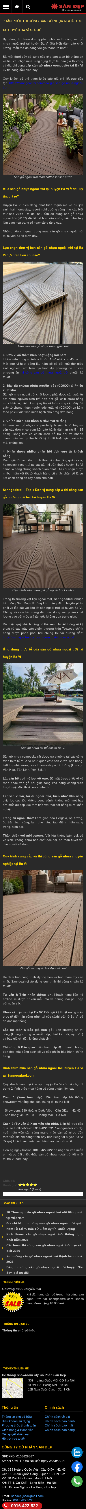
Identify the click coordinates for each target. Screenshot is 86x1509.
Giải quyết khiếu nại (15, 1434)
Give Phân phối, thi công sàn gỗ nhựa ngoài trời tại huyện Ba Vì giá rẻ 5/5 (35, 1185)
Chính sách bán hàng (60, 1430)
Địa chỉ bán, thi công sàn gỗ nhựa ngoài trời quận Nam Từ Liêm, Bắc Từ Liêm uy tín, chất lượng (45, 1226)
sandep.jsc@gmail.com (27, 1496)
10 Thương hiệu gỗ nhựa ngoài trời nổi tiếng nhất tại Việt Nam (45, 1215)
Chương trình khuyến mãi (21, 1289)
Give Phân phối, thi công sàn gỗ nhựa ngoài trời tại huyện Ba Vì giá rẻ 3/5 (28, 1185)
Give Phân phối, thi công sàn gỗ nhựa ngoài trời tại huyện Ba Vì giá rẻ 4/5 (31, 1185)
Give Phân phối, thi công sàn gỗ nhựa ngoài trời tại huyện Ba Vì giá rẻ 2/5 (24, 1185)
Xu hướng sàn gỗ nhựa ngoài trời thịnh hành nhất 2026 (45, 1258)
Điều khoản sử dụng (16, 1421)
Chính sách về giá (57, 1416)
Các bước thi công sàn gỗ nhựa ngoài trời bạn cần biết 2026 (45, 1247)
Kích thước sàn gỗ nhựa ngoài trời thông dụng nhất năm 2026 (45, 1236)
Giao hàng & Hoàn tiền (18, 1430)
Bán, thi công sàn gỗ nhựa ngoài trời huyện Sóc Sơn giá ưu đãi (45, 1269)
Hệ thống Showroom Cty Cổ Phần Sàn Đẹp (34, 1375)
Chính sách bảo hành (60, 1421)
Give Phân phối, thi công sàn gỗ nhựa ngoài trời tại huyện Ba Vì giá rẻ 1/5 (20, 1185)
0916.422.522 (24, 1505)
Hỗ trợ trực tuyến (14, 1438)
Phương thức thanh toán (19, 1425)
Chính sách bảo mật (59, 1425)
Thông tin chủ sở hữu (19, 1330)
